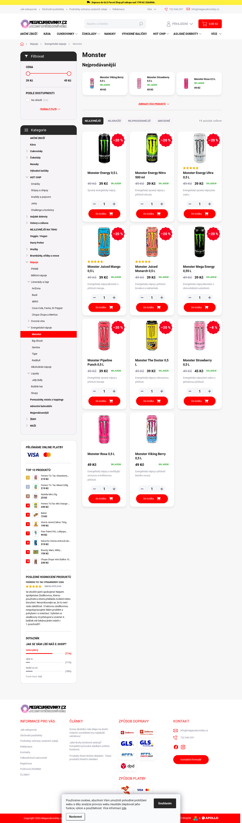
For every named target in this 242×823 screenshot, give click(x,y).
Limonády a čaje (40, 282)
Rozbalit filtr (48, 109)
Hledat (141, 23)
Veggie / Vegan (38, 236)
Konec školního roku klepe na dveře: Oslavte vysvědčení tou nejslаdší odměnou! (88, 733)
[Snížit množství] (94, 204)
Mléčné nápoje (39, 275)
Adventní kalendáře (41, 406)
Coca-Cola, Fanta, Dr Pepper (47, 308)
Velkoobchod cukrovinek (33, 757)
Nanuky (34, 164)
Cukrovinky (36, 151)
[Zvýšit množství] (114, 204)
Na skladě (39, 100)
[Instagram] (183, 746)
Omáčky (35, 183)
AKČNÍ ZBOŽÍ (37, 138)
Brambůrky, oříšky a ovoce (44, 255)
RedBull (36, 360)
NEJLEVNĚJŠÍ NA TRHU (43, 229)
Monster (36, 334)
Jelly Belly (37, 380)
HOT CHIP (35, 177)
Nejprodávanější (39, 412)
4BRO (35, 301)
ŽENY (33, 419)
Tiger (34, 353)
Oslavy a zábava (39, 223)
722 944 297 (187, 737)
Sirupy (34, 393)
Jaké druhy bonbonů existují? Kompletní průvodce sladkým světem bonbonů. (89, 746)
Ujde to (29, 659)
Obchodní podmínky (53, 9)
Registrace (26, 763)
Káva (33, 144)
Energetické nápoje (41, 327)
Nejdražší (114, 120)
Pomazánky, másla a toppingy (46, 399)
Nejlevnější (93, 120)
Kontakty (25, 752)
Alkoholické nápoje (41, 366)
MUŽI (33, 425)
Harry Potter (37, 242)
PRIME (34, 268)
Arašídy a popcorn (41, 196)
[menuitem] (30, 34)
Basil (34, 295)
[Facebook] (176, 746)
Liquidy (35, 373)
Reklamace (118, 9)
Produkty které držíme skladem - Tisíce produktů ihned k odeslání (90, 757)
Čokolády (35, 157)
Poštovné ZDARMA (30, 769)
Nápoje (34, 262)
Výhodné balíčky (39, 170)
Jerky (34, 203)
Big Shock (37, 340)
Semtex (36, 347)
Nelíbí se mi (32, 667)
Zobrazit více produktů (152, 104)
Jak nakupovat (28, 9)
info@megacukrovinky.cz (194, 730)
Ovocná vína (38, 321)
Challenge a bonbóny (42, 210)
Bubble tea (37, 386)
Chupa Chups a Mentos (45, 314)
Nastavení (75, 816)
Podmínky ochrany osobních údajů (88, 9)
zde (124, 808)
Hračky (34, 249)
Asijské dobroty (38, 216)
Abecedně (164, 120)
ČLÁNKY (25, 774)
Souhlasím (165, 803)
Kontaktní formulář (191, 759)
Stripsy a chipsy (39, 190)
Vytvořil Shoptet (182, 818)
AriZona (36, 288)
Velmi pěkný (32, 650)
